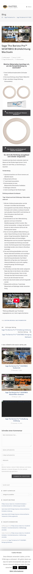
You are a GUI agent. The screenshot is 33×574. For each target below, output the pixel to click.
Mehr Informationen (16, 571)
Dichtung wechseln (10, 320)
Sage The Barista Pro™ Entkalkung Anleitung (16, 420)
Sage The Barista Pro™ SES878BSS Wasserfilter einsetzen (16, 393)
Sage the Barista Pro (20, 320)
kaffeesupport (6, 57)
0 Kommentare (20, 59)
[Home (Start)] (2, 17)
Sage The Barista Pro (8, 59)
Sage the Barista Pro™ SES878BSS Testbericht (16, 367)
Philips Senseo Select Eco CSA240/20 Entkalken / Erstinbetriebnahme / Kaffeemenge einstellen (16, 528)
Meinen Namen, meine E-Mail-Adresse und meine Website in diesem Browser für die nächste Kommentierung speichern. (16, 469)
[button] (17, 113)
